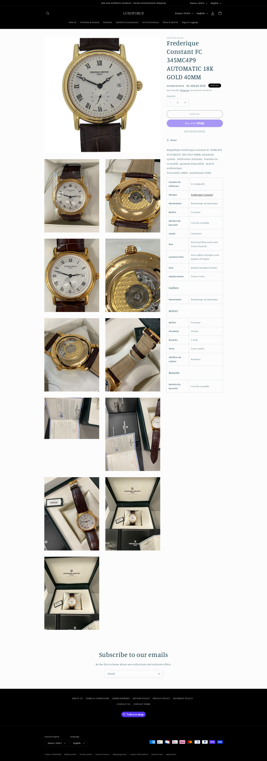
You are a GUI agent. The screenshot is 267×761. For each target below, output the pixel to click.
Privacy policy (86, 754)
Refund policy (70, 754)
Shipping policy (120, 754)
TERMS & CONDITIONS (97, 698)
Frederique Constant (202, 194)
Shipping (184, 90)
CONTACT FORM (141, 704)
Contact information (139, 754)
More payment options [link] (194, 131)
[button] (47, 13)
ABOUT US (77, 698)
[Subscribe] (159, 674)
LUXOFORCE (56, 754)
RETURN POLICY (141, 698)
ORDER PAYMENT (121, 698)
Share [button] (173, 140)
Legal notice (171, 754)
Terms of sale (157, 754)
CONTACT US (123, 704)
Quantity (171, 96)
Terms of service (102, 754)
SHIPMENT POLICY (183, 698)
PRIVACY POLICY (161, 698)
